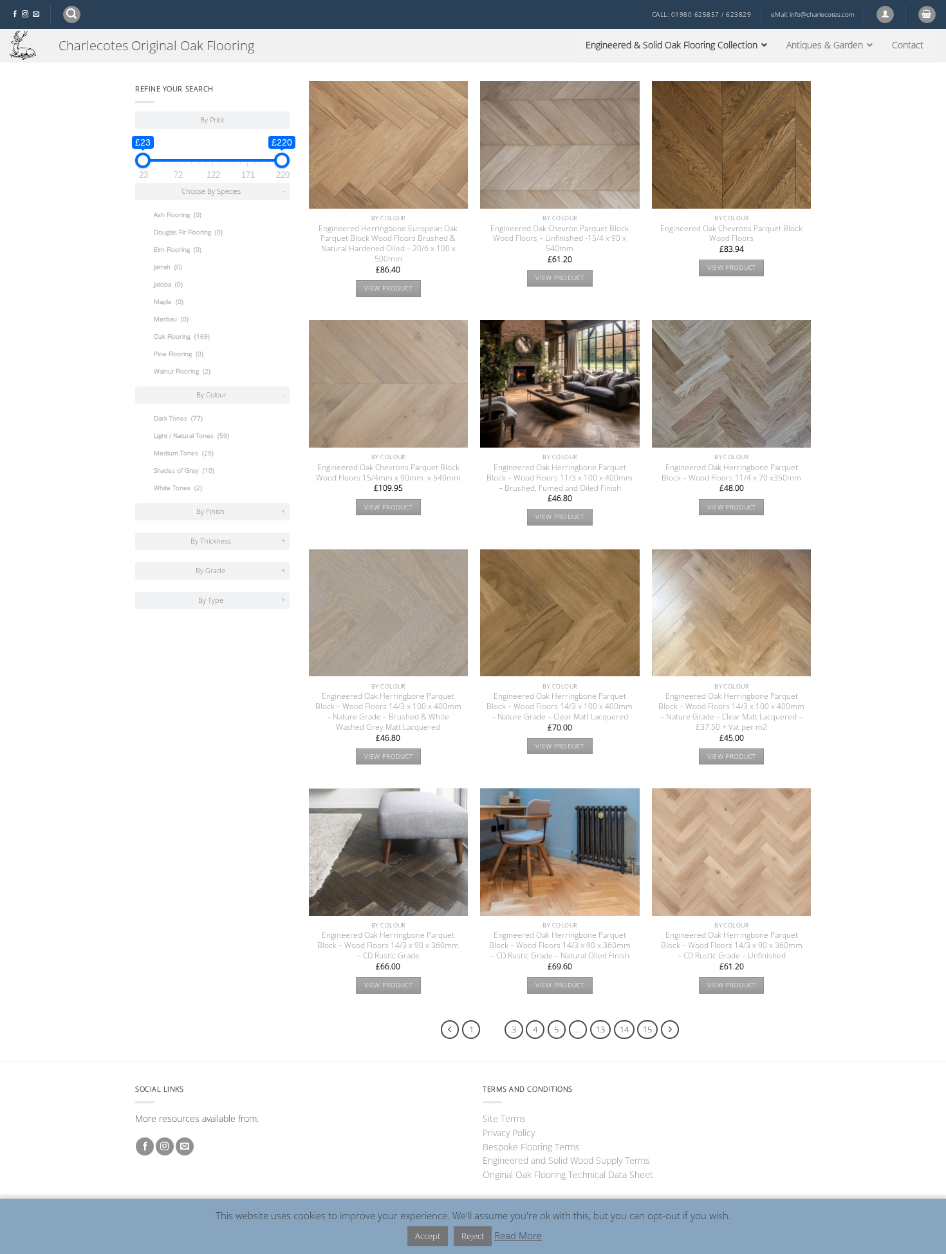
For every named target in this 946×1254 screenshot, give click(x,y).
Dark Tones (178, 418)
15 (647, 1029)
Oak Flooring (182, 336)
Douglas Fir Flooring (188, 232)
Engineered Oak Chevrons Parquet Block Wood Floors (731, 233)
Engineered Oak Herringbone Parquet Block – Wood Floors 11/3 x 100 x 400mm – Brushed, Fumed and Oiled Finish (560, 477)
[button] (71, 14)
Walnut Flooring (182, 371)
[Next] (670, 1029)
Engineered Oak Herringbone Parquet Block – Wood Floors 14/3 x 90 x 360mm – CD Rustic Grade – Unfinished (731, 945)
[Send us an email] (36, 14)
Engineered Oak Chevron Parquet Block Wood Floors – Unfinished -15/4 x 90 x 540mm (559, 238)
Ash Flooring (177, 215)
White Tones (178, 488)
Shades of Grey (184, 470)
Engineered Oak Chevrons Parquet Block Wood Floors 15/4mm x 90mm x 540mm (388, 472)
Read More (518, 1235)
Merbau (171, 319)
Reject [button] (472, 1236)
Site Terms (504, 1118)
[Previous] (450, 1029)
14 (624, 1029)
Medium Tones (184, 453)
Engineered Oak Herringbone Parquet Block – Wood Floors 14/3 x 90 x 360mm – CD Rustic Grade (388, 945)
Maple (168, 302)
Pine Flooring (178, 354)
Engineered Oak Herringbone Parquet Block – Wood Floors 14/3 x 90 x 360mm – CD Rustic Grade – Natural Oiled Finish (560, 945)
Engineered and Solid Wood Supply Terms (566, 1160)
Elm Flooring (177, 249)
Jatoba (168, 284)
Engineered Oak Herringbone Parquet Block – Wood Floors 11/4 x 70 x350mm (731, 472)
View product (388, 288)
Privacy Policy (509, 1132)
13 (600, 1029)
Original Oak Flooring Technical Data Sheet (568, 1174)
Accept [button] (427, 1236)
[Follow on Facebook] (15, 14)
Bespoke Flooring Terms (531, 1147)
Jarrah (168, 267)
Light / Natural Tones (191, 436)
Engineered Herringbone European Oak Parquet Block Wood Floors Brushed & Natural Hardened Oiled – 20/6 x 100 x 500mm (388, 244)
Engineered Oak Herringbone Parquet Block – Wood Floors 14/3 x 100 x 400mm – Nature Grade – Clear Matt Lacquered (560, 706)
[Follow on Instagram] (25, 14)
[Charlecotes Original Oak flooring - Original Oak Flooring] (24, 45)
